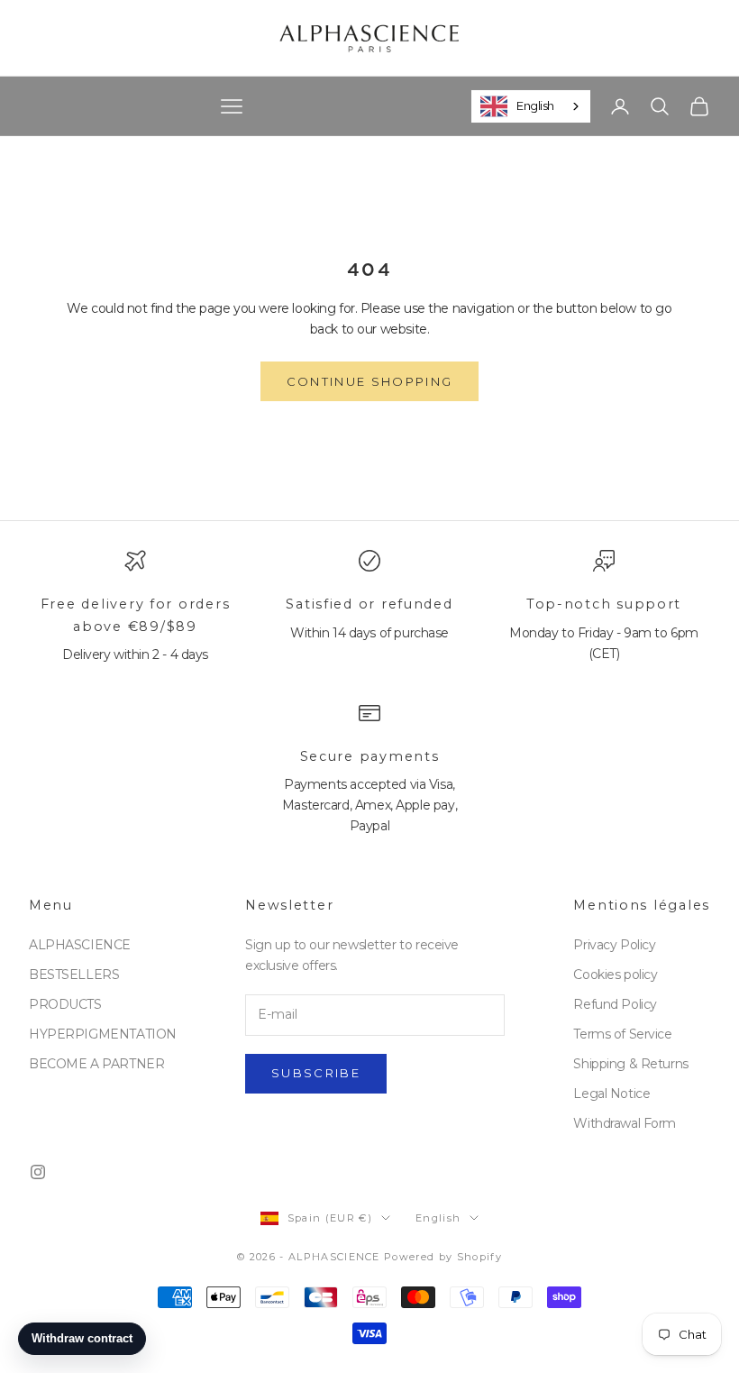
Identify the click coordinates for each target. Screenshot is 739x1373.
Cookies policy (615, 974)
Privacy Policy (614, 945)
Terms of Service (622, 1034)
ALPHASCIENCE (80, 945)
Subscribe (315, 1073)
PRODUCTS (65, 1004)
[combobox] (530, 106)
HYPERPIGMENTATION (103, 1034)
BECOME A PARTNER (96, 1064)
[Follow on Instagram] (38, 1172)
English (535, 105)
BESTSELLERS (74, 974)
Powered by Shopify (443, 1256)
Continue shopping (370, 381)
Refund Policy (615, 1004)
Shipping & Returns (630, 1064)
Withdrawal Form (624, 1123)
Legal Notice (611, 1093)
